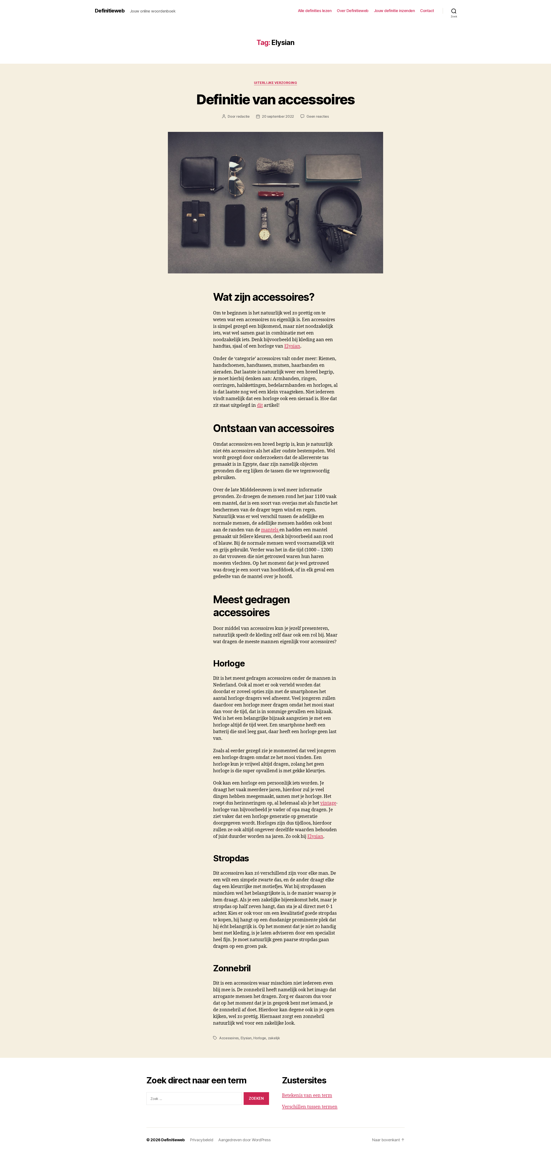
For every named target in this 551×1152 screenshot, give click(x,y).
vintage (328, 803)
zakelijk (274, 1038)
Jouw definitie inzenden (394, 10)
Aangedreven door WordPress (244, 1140)
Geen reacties (317, 116)
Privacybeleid (201, 1140)
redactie (243, 116)
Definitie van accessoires (275, 99)
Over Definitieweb (352, 10)
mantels (270, 530)
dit (260, 405)
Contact (427, 10)
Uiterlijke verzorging (275, 83)
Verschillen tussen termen (309, 1107)
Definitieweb (110, 10)
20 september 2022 (278, 116)
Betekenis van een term (307, 1095)
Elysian (292, 346)
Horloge (259, 1038)
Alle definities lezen (315, 10)
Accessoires (229, 1038)
